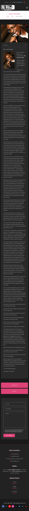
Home (8, 16)
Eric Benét (14, 491)
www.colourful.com (17, 471)
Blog (12, 16)
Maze (14, 481)
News (4, 49)
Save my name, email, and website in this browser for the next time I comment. (14, 430)
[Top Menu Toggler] (27, 8)
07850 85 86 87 (15, 454)
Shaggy (14, 486)
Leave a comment (9, 49)
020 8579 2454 (15, 456)
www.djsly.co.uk (15, 461)
